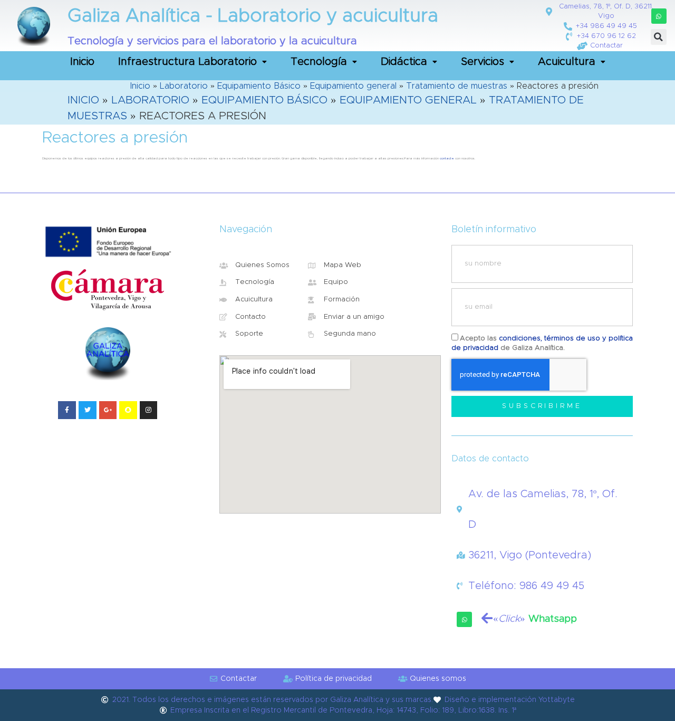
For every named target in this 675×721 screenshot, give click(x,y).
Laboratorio (184, 86)
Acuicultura (566, 61)
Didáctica (404, 61)
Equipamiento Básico (259, 86)
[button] (659, 16)
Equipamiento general (353, 86)
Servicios (482, 61)
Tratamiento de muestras (456, 86)
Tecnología (319, 61)
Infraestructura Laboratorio (187, 61)
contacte (447, 158)
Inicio (82, 61)
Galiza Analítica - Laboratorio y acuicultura (253, 16)
